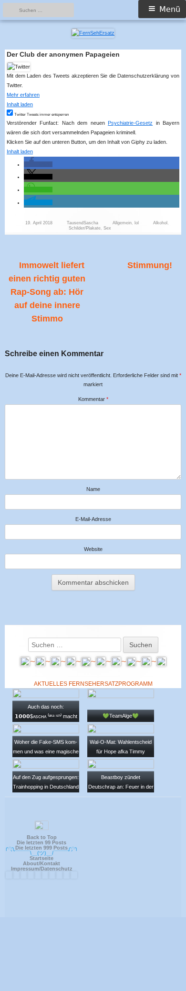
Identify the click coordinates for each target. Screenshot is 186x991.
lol (136, 222)
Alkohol (160, 222)
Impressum (25, 868)
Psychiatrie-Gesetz (130, 123)
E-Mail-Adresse (93, 519)
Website (93, 549)
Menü (169, 9)
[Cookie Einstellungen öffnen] (93, 987)
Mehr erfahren (23, 95)
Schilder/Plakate (85, 228)
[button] (38, 164)
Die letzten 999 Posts (41, 848)
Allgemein (122, 222)
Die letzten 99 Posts (41, 842)
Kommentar (93, 399)
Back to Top (42, 837)
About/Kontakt (41, 863)
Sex (107, 228)
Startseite (41, 858)
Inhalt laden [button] (20, 104)
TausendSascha (82, 222)
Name (93, 489)
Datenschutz (56, 868)
